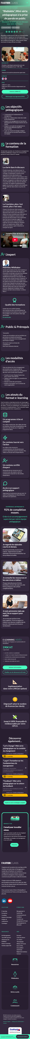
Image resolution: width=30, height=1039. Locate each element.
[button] (27, 3)
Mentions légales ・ (7, 1021)
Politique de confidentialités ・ (18, 1021)
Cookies (5, 1023)
